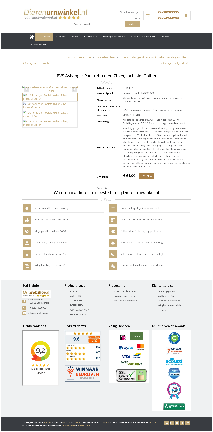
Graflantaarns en (80, 310)
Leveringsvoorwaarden (169, 301)
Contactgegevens (166, 291)
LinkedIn (106, 422)
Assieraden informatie (124, 296)
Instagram (66, 422)
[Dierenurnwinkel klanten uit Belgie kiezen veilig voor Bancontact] (137, 357)
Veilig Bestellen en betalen (170, 305)
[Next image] (74, 89)
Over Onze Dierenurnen (125, 291)
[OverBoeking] (131, 365)
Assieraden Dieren (105, 57)
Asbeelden (75, 296)
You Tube (152, 422)
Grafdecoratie (78, 315)
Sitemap (162, 310)
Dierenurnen (85, 57)
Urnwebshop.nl (68, 425)
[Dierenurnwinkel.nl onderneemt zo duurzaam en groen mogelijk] (174, 409)
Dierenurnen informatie (125, 301)
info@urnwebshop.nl (38, 313)
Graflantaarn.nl (84, 425)
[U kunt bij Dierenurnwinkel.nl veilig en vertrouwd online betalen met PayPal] (126, 349)
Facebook (47, 422)
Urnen (73, 291)
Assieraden (76, 301)
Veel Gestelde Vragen (168, 296)
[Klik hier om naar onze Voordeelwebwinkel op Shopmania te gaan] (174, 379)
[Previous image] (26, 89)
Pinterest (77, 422)
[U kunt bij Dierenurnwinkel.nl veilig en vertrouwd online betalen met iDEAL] (123, 340)
